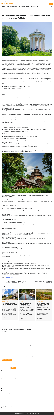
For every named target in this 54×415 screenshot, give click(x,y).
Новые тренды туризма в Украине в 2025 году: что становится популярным (25, 304)
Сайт (3, 350)
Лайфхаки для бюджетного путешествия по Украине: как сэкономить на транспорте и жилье (8, 402)
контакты (37, 413)
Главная (3, 6)
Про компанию (13, 6)
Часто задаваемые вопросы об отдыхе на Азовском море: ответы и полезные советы (8, 406)
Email (29, 345)
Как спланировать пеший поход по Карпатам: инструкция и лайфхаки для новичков (8, 394)
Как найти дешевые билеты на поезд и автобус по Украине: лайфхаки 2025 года (43, 304)
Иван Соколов (22, 307)
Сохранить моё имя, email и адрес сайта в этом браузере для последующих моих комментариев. (23, 356)
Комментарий (5, 331)
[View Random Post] (52, 6)
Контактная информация (24, 6)
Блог (8, 6)
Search (13, 367)
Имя (3, 345)
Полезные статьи (34, 6)
